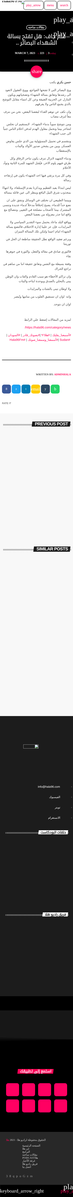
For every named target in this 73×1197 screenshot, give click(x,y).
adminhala (62, 374)
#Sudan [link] (65, 340)
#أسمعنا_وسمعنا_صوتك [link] (43, 340)
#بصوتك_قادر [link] (31, 335)
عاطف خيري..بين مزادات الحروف (36, 489)
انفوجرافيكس (58, 482)
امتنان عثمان (52, 922)
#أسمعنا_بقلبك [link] (61, 335)
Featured (58, 607)
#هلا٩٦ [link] (45, 335)
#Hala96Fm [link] (17, 340)
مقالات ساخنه (36, 27)
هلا (7, 1139)
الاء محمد (56, 958)
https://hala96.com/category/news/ (48, 327)
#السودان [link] (14, 335)
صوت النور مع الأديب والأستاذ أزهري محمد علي (49, 871)
